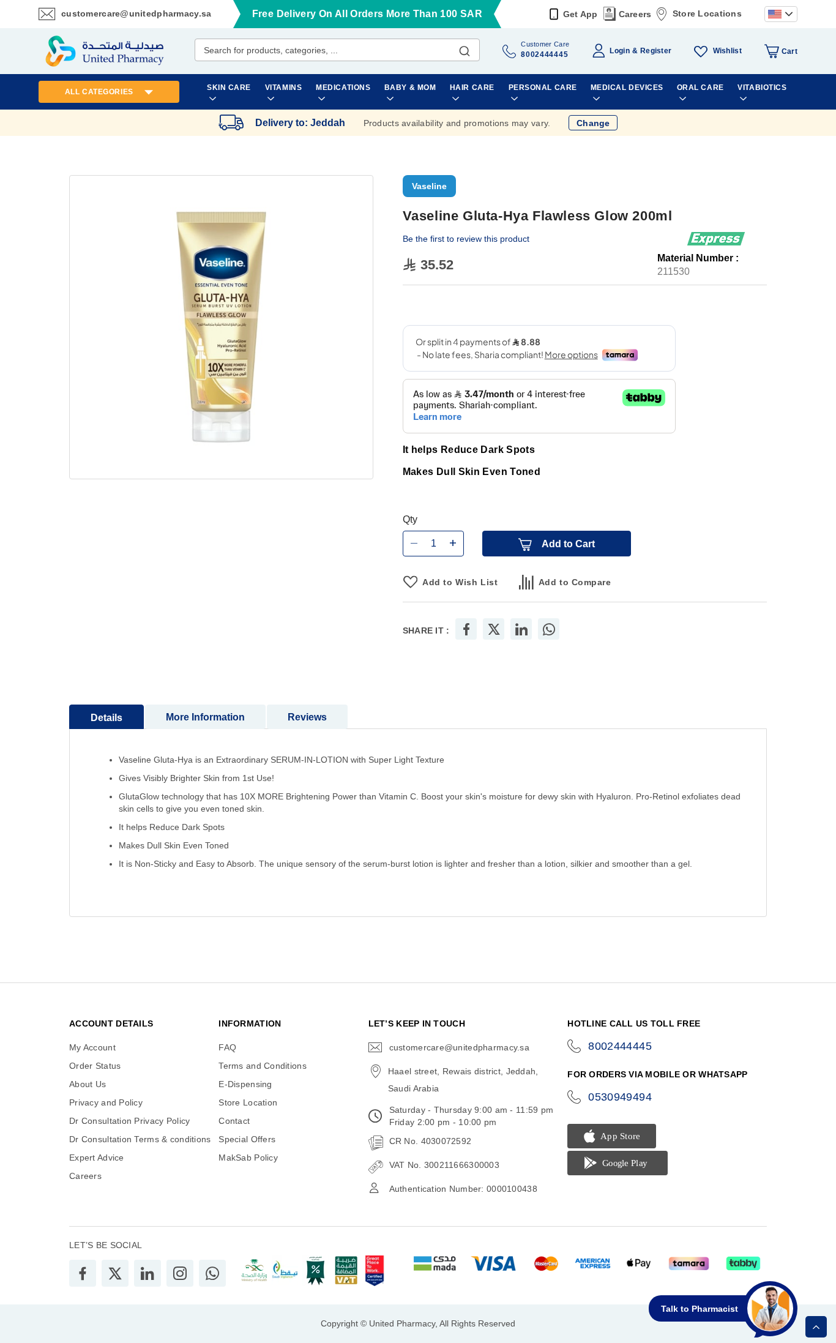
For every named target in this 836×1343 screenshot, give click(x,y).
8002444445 (620, 1046)
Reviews (307, 717)
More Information (205, 717)
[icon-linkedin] (147, 1273)
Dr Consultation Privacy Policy (129, 1121)
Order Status (95, 1066)
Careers (635, 14)
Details (106, 718)
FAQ (227, 1047)
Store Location (247, 1102)
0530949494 (620, 1097)
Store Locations (707, 13)
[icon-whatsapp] (212, 1273)
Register (655, 51)
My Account (92, 1047)
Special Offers (246, 1139)
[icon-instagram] (179, 1273)
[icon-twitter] (115, 1273)
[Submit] (464, 48)
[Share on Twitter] (494, 629)
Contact (234, 1121)
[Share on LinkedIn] (521, 629)
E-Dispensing (245, 1084)
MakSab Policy (248, 1157)
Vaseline (429, 186)
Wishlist (727, 51)
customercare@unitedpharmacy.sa (136, 13)
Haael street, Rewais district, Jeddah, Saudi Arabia (463, 1079)
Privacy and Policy (106, 1102)
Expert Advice (96, 1157)
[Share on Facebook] (466, 629)
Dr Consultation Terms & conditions (140, 1139)
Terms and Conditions (262, 1066)
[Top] (816, 1326)
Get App (580, 14)
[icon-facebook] (82, 1273)
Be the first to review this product (466, 239)
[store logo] (105, 51)
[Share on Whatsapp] (549, 629)
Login (619, 51)
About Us (87, 1084)
